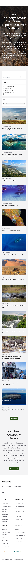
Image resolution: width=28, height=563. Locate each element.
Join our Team (18, 541)
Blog (3, 537)
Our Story (4, 529)
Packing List (18, 516)
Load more (14, 418)
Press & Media (5, 546)
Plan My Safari (14, 469)
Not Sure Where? (19, 503)
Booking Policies (19, 519)
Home (12, 14)
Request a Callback (20, 532)
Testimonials (5, 540)
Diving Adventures (6, 503)
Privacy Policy (18, 538)
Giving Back (5, 543)
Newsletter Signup (20, 535)
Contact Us (18, 529)
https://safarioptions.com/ (17, 488)
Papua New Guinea (6, 506)
